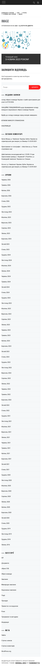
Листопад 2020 (6, 480)
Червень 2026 (6, 180)
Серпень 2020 (6, 496)
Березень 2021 (6, 459)
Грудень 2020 (5, 475)
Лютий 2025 (5, 244)
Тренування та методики (9, 617)
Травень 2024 (5, 282)
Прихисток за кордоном (9, 606)
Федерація (5, 622)
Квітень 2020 (5, 507)
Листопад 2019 (6, 534)
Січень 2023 (5, 357)
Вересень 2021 (6, 432)
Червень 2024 (6, 276)
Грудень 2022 (5, 362)
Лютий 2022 (5, 405)
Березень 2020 (6, 512)
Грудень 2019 (5, 529)
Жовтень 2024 (6, 266)
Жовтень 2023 (6, 308)
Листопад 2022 (6, 367)
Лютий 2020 (5, 518)
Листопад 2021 (6, 421)
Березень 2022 (6, 400)
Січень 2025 (5, 249)
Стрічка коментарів (7, 646)
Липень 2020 (5, 502)
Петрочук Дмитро (27, 25)
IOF (2, 558)
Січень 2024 (5, 292)
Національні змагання (8, 590)
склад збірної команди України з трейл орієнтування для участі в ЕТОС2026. (20, 101)
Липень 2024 (5, 271)
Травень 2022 (5, 394)
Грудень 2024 (5, 255)
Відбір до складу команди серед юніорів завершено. (19, 115)
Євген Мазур (5, 139)
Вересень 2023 (6, 314)
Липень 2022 (5, 384)
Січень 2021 (5, 469)
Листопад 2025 (6, 212)
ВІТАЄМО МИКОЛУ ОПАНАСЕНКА (12, 120)
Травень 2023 (5, 335)
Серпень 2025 (6, 228)
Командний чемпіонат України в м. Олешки (15, 159)
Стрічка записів (6, 640)
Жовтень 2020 (6, 486)
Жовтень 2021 (6, 427)
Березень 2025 (6, 239)
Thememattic (34, 663)
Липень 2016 (5, 545)
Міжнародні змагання (8, 585)
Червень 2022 (6, 389)
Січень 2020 (5, 523)
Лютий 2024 (5, 287)
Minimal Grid (20, 663)
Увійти (3, 635)
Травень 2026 (5, 185)
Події (3, 595)
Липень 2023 (5, 325)
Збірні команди (6, 574)
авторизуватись (6, 79)
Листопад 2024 (6, 260)
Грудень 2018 (5, 539)
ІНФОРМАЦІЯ (6, 126)
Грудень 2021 (5, 416)
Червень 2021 (6, 443)
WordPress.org (6, 651)
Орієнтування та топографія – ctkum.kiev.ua (15, 147)
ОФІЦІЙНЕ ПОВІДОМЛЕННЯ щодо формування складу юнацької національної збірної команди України (19, 109)
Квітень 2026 (5, 190)
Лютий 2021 (5, 464)
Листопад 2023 (6, 303)
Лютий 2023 (5, 351)
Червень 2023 (6, 330)
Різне (3, 611)
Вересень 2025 (6, 223)
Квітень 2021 (5, 453)
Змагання (4, 579)
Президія (4, 601)
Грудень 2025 (5, 206)
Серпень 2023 (6, 319)
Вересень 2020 (6, 491)
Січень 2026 (5, 201)
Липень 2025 (5, 233)
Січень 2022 (5, 410)
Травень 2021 (5, 448)
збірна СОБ (5, 568)
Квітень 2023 (5, 341)
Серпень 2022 (6, 378)
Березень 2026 (6, 196)
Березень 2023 (6, 346)
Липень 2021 (5, 437)
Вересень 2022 (6, 373)
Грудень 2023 (5, 298)
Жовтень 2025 (6, 217)
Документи (5, 563)
